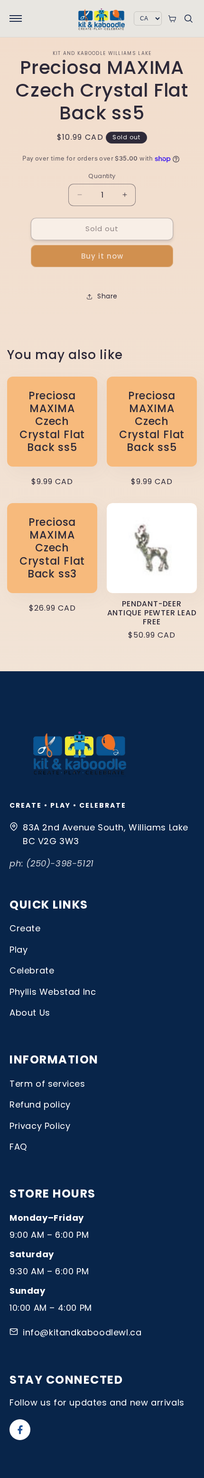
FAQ (18, 1147)
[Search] (188, 18)
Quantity (101, 175)
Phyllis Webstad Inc (52, 992)
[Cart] (172, 18)
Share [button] (107, 296)
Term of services (47, 1084)
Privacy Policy (39, 1126)
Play (18, 949)
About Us (29, 1012)
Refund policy (40, 1104)
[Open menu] (15, 18)
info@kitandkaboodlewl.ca (82, 1332)
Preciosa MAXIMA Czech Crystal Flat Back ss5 (52, 421)
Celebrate (31, 970)
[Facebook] (19, 1429)
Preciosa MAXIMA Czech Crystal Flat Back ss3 (52, 548)
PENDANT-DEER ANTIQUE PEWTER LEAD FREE (152, 613)
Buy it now (102, 256)
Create (25, 928)
